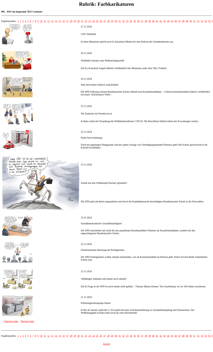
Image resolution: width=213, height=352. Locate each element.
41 (157, 21)
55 (209, 21)
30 (116, 21)
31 (119, 21)
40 (153, 21)
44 (168, 21)
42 (161, 21)
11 (45, 21)
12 (48, 21)
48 (183, 21)
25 (97, 21)
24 (93, 21)
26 (101, 21)
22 (86, 21)
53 (202, 21)
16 (63, 21)
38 (146, 21)
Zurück (106, 344)
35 (134, 21)
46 (175, 21)
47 (179, 21)
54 (205, 21)
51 (194, 21)
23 (89, 21)
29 (112, 21)
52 (198, 21)
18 (71, 21)
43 (164, 21)
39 (149, 21)
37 (142, 21)
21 (82, 21)
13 (52, 21)
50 (190, 21)
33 (127, 21)
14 (56, 21)
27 (104, 21)
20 (78, 21)
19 (74, 21)
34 (131, 21)
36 (138, 21)
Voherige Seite (11, 321)
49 (187, 21)
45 (172, 21)
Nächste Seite (27, 321)
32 (123, 21)
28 (108, 21)
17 (67, 21)
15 (59, 21)
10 (41, 21)
